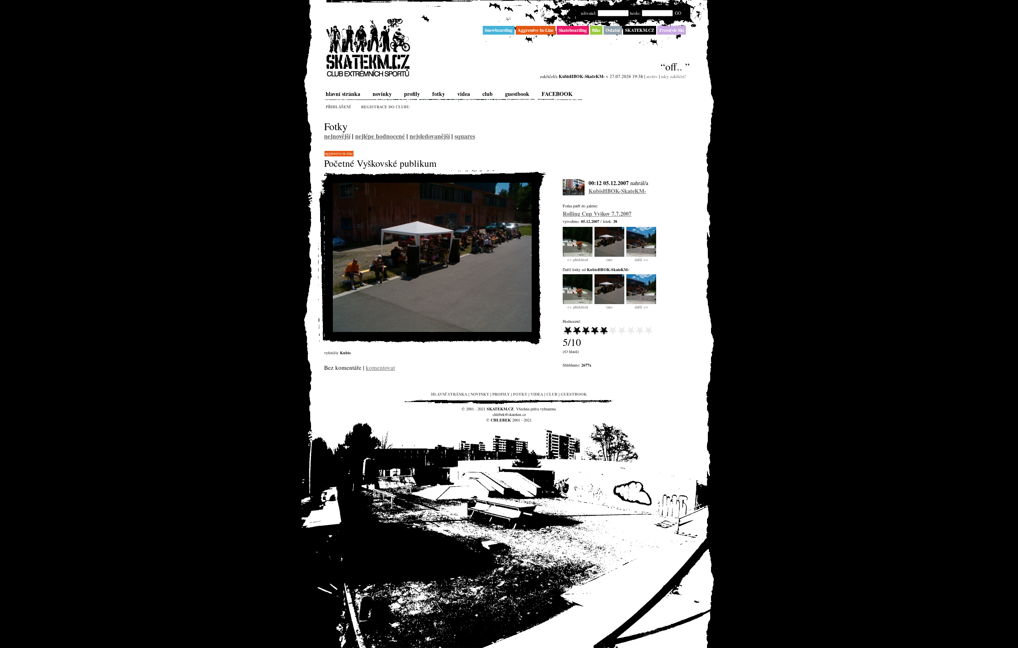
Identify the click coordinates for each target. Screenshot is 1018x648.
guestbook (517, 94)
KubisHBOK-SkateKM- (617, 191)
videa (463, 94)
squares (465, 136)
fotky (438, 94)
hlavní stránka (343, 94)
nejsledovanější (430, 136)
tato (609, 259)
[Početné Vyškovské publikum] (432, 330)
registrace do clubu (385, 106)
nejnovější (337, 136)
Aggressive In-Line (339, 153)
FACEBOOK (557, 94)
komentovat (380, 367)
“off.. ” (675, 66)
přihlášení (338, 106)
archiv (652, 76)
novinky (382, 94)
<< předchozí (577, 259)
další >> (641, 259)
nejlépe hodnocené (380, 136)
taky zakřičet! (673, 76)
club (487, 94)
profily (412, 94)
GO (678, 13)
